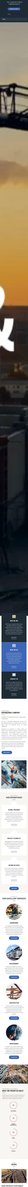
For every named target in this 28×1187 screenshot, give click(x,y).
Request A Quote (14, 8)
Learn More (14, 938)
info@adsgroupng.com (14, 4)
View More (14, 888)
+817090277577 (10, 5)
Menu (4, 19)
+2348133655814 (19, 5)
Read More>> (7, 752)
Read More (14, 637)
